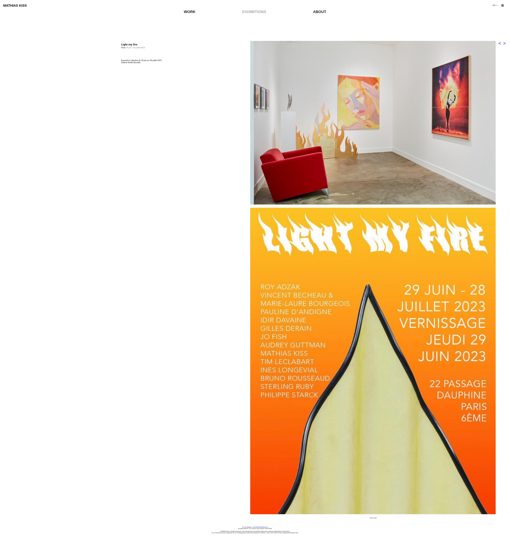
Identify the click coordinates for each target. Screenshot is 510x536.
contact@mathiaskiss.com (260, 527)
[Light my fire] (373, 123)
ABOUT (319, 12)
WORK (190, 12)
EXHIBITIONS (254, 12)
